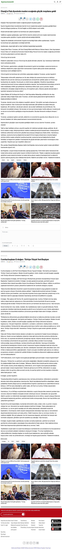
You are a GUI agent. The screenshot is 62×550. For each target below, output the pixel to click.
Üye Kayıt (3, 534)
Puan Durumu (24, 525)
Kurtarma (19, 160)
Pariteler (33, 529)
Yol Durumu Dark (5, 523)
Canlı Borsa (24, 520)
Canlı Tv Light (4, 525)
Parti (12, 441)
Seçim (17, 441)
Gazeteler (41, 527)
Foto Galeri (41, 520)
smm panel (13, 529)
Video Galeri (42, 523)
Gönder (6, 245)
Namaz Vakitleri (25, 523)
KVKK (35, 548)
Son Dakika (14, 527)
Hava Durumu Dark (6, 520)
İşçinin (12, 160)
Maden (25, 160)
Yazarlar (41, 525)
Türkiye (23, 441)
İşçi (8, 160)
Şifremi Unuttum (5, 536)
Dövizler (33, 523)
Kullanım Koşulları (41, 548)
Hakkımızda (14, 548)
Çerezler (31, 548)
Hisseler (33, 525)
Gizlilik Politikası (25, 548)
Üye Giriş (3, 532)
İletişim (19, 548)
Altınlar (33, 520)
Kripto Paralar (35, 527)
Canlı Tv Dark (14, 520)
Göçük (3, 160)
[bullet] (24, 246)
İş (8, 441)
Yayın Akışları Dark (15, 523)
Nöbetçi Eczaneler (16, 525)
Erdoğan (4, 441)
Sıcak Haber (42, 529)
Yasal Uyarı (48, 548)
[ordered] (22, 246)
